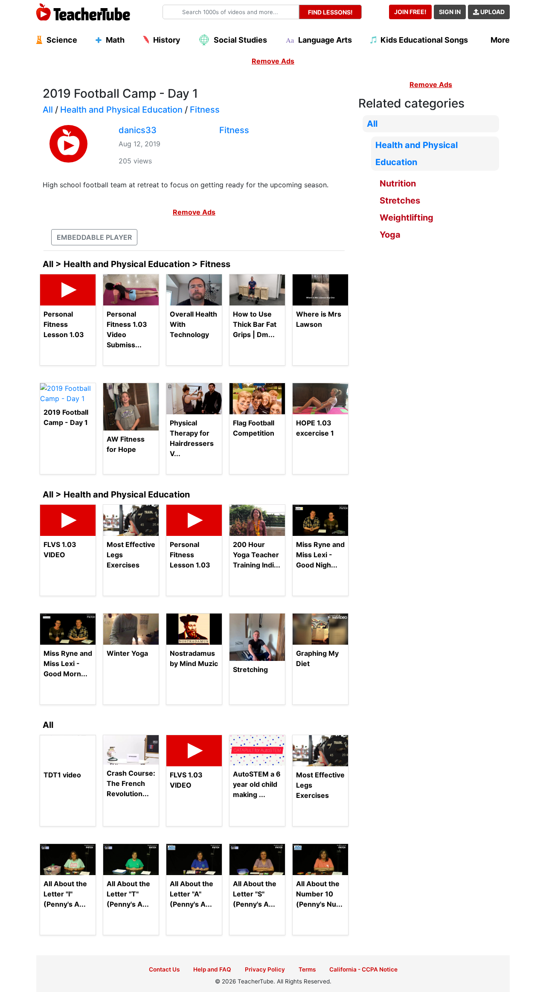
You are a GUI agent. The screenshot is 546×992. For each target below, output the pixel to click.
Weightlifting (406, 217)
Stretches (400, 200)
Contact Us (164, 969)
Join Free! (410, 11)
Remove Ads (273, 61)
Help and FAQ (212, 969)
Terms (307, 969)
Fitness (205, 110)
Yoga (390, 235)
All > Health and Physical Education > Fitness (136, 264)
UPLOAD (492, 11)
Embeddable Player (94, 237)
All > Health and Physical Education (116, 494)
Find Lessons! (330, 12)
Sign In (450, 11)
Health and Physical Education (121, 110)
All (48, 110)
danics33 (138, 130)
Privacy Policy (265, 969)
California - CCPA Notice (363, 969)
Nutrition (398, 183)
